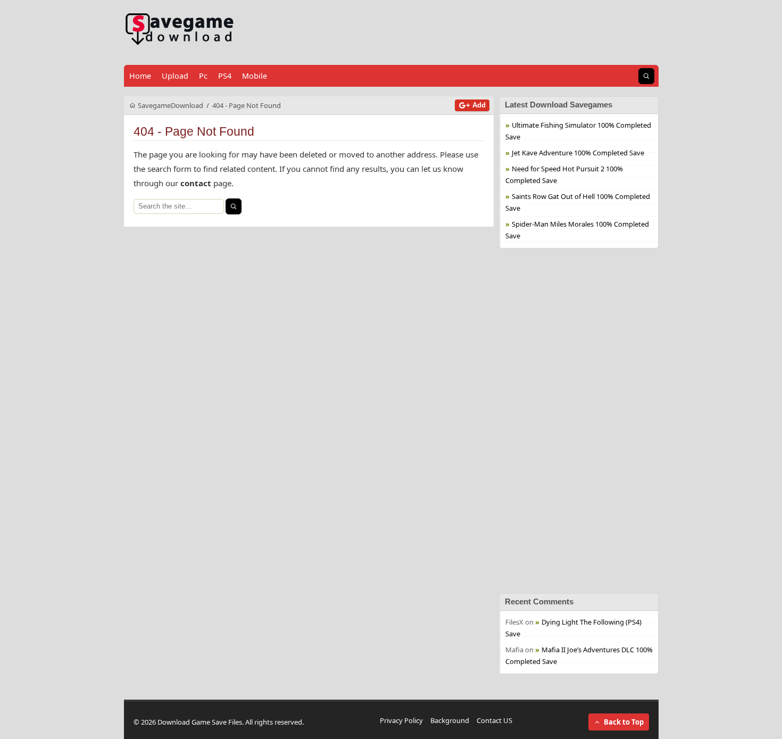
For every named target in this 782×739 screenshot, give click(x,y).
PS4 (224, 76)
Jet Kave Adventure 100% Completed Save (578, 152)
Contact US (494, 720)
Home (140, 76)
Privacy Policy (401, 720)
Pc (203, 76)
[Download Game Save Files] (180, 29)
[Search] (234, 206)
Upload (175, 76)
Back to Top (624, 722)
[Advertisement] (578, 420)
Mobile (254, 76)
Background (449, 720)
